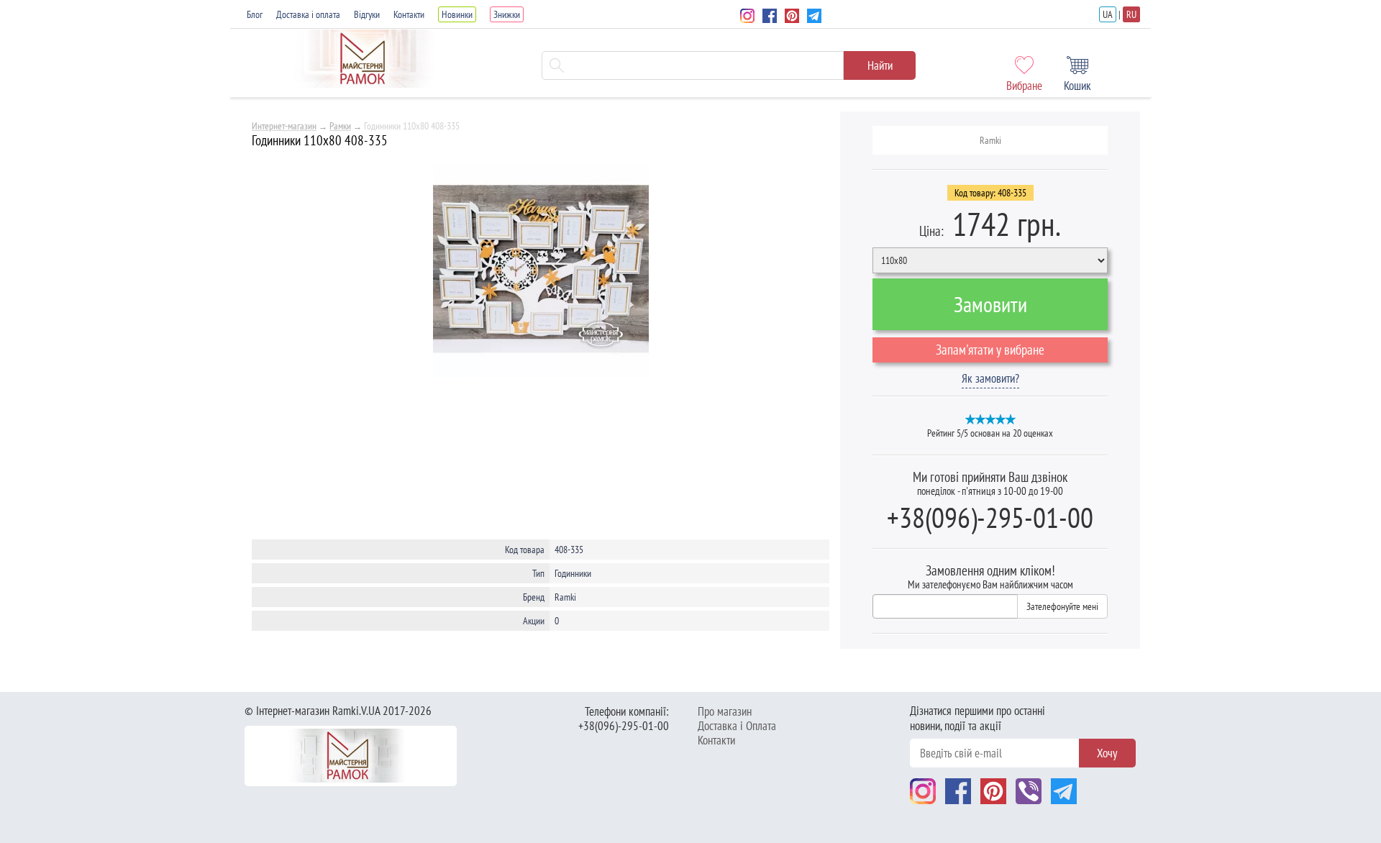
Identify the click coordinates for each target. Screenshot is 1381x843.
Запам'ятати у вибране (990, 349)
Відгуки (367, 14)
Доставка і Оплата (737, 726)
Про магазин (725, 711)
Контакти (408, 14)
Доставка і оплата (308, 14)
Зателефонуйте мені (1062, 606)
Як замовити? (990, 378)
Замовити (990, 304)
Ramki (990, 140)
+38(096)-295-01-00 (990, 517)
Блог (255, 14)
